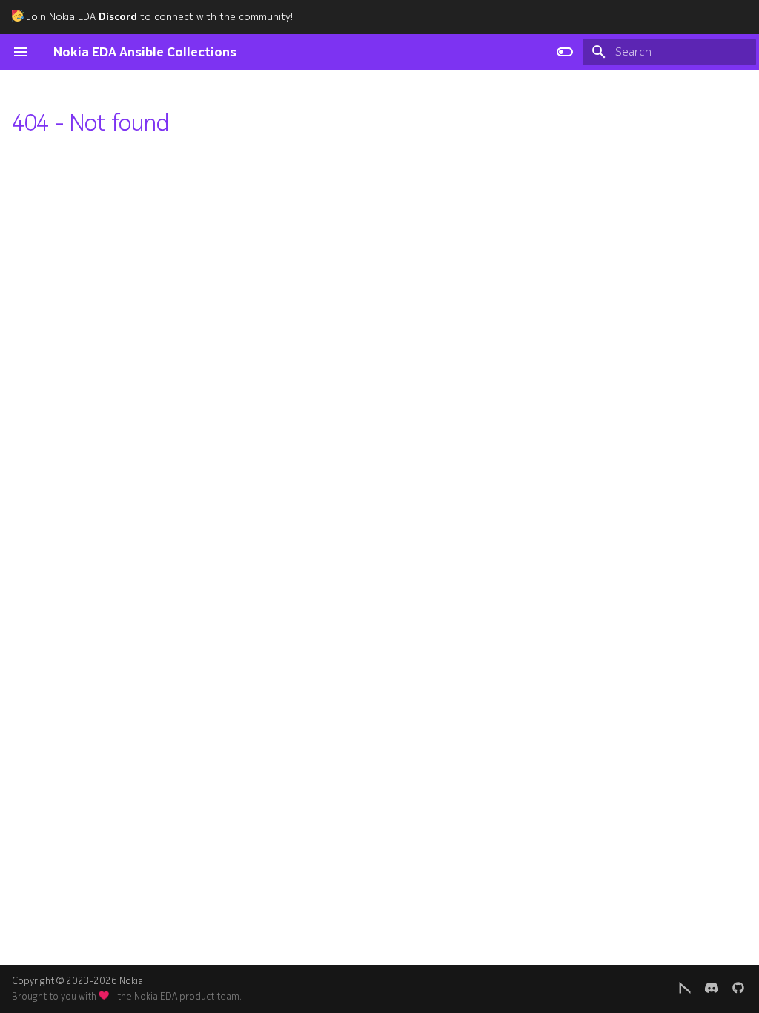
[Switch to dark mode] (565, 52)
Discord (118, 17)
